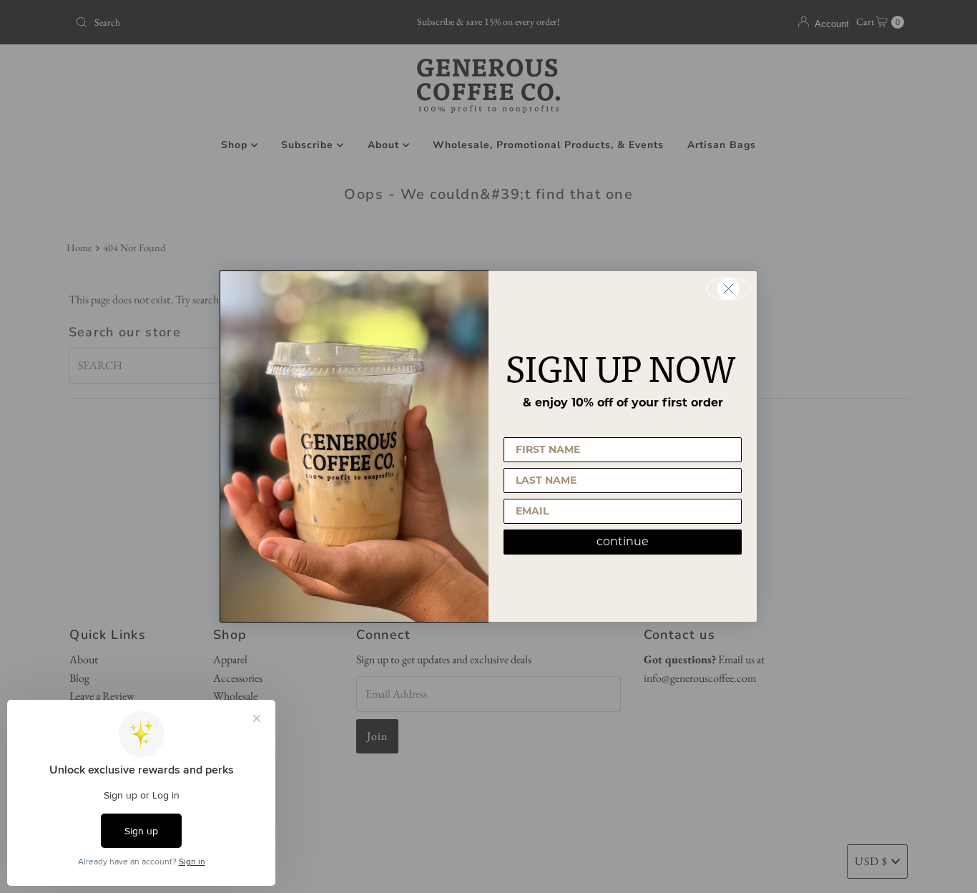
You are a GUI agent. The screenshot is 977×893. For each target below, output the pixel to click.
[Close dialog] (728, 289)
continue (622, 541)
